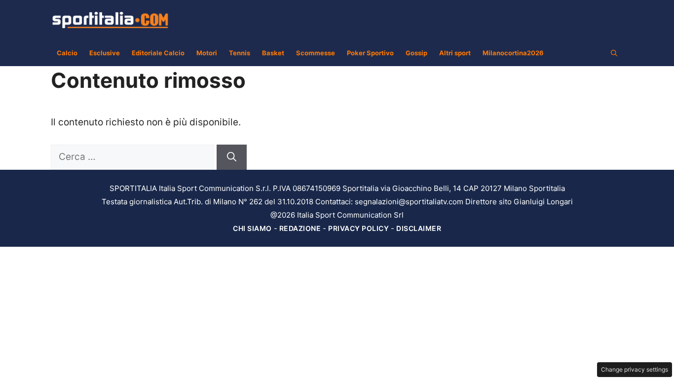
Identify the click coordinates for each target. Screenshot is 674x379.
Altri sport (455, 53)
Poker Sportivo (370, 53)
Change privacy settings (634, 369)
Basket (273, 53)
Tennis (239, 53)
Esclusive (104, 53)
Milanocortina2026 (513, 53)
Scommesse (315, 53)
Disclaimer (418, 228)
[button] (614, 52)
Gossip (416, 53)
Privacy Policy (358, 228)
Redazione (300, 228)
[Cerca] (232, 157)
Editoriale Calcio (158, 53)
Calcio (67, 53)
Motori (206, 53)
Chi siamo (252, 228)
